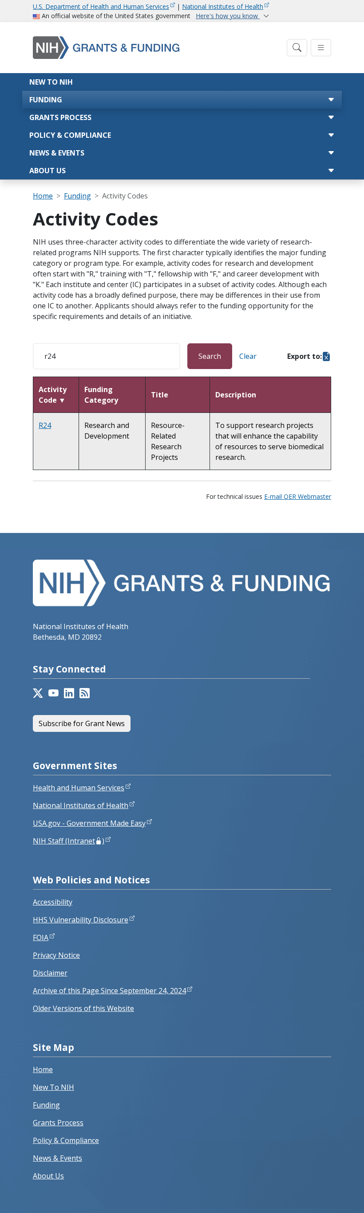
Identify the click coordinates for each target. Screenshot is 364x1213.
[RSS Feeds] (84, 693)
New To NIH (53, 1087)
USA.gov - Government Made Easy (89, 823)
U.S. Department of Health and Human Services (101, 6)
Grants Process (60, 117)
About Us (47, 170)
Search (209, 356)
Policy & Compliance (70, 135)
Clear (248, 356)
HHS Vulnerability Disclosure (80, 920)
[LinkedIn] (69, 693)
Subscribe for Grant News (82, 723)
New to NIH (51, 82)
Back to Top (325, 1196)
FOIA (40, 937)
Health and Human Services (78, 788)
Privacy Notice (56, 955)
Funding (45, 100)
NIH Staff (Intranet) (68, 841)
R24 (45, 425)
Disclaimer (50, 973)
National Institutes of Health (222, 6)
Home (43, 196)
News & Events (56, 153)
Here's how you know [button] (228, 16)
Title (159, 395)
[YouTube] (53, 693)
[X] (38, 693)
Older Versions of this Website (83, 1008)
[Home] (157, 47)
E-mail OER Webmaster (297, 496)
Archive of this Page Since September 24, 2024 (109, 990)
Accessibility (52, 902)
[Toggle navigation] (297, 47)
